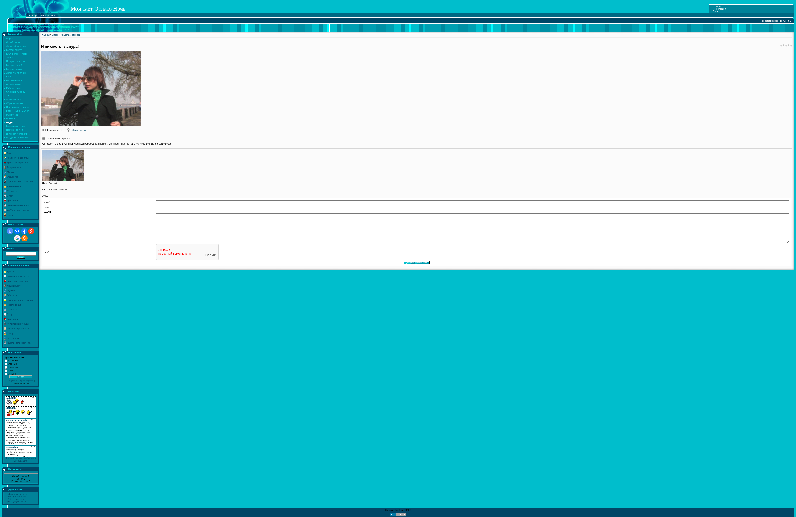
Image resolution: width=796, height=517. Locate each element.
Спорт (10, 196)
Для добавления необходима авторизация (20, 459)
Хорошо (12, 364)
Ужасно (12, 373)
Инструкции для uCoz (18, 501)
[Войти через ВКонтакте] (17, 231)
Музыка (11, 172)
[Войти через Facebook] (24, 231)
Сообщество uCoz (16, 496)
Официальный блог (17, 494)
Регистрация (719, 9)
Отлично (13, 360)
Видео (55, 35)
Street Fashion (79, 130)
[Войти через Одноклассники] (24, 238)
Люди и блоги (14, 167)
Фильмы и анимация (18, 205)
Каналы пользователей (19, 343)
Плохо (11, 370)
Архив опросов (26, 381)
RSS (789, 21)
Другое (10, 153)
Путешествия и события (20, 181)
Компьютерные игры (18, 158)
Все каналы (13, 338)
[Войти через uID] (10, 231)
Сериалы (12, 191)
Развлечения (14, 186)
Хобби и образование (18, 210)
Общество (12, 177)
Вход (715, 11)
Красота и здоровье (17, 162)
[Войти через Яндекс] (31, 231)
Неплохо (13, 367)
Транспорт (12, 200)
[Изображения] (63, 165)
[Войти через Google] (17, 238)
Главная (717, 6)
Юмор (10, 215)
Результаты (13, 381)
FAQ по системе (15, 499)
